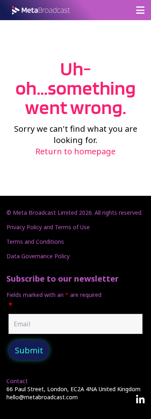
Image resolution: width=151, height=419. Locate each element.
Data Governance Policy (38, 256)
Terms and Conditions (35, 241)
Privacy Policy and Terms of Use (48, 227)
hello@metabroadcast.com (42, 397)
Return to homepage (75, 151)
